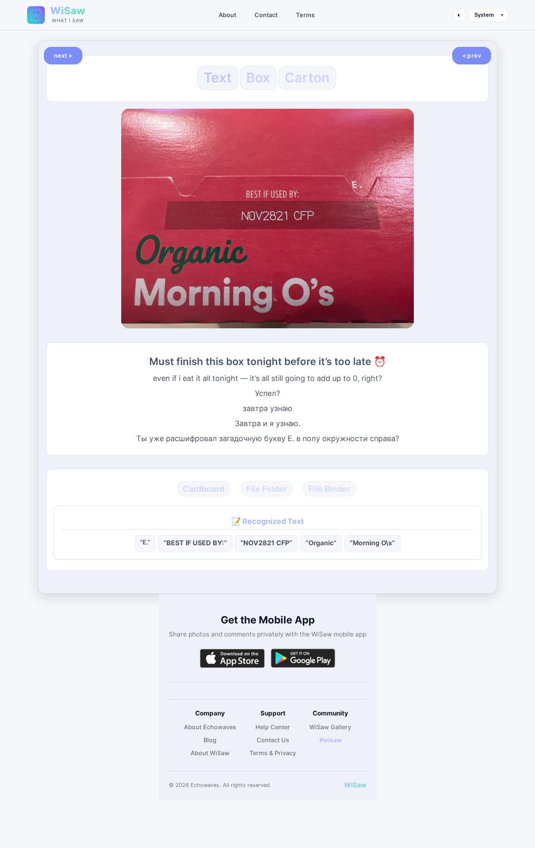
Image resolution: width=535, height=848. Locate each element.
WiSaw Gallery (330, 727)
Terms (305, 14)
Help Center (272, 727)
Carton (307, 77)
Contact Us (273, 739)
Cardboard (203, 488)
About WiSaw (210, 752)
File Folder (266, 488)
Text (218, 77)
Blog (210, 739)
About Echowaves (210, 727)
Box (258, 77)
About (227, 14)
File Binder (329, 488)
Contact (266, 14)
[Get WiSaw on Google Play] (303, 658)
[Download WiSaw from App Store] (232, 658)
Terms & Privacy (273, 752)
